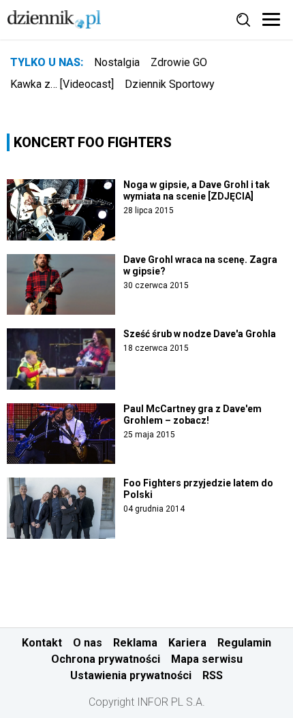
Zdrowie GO (179, 62)
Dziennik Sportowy (170, 84)
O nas (87, 642)
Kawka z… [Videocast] (62, 84)
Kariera (187, 642)
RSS (212, 675)
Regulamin (244, 642)
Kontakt (42, 642)
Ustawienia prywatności (130, 675)
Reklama (135, 642)
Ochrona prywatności (105, 659)
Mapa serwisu (207, 659)
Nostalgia (117, 62)
